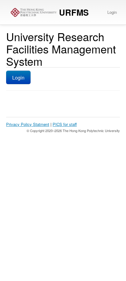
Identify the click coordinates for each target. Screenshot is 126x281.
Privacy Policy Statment (27, 124)
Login (112, 12)
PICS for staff (65, 124)
